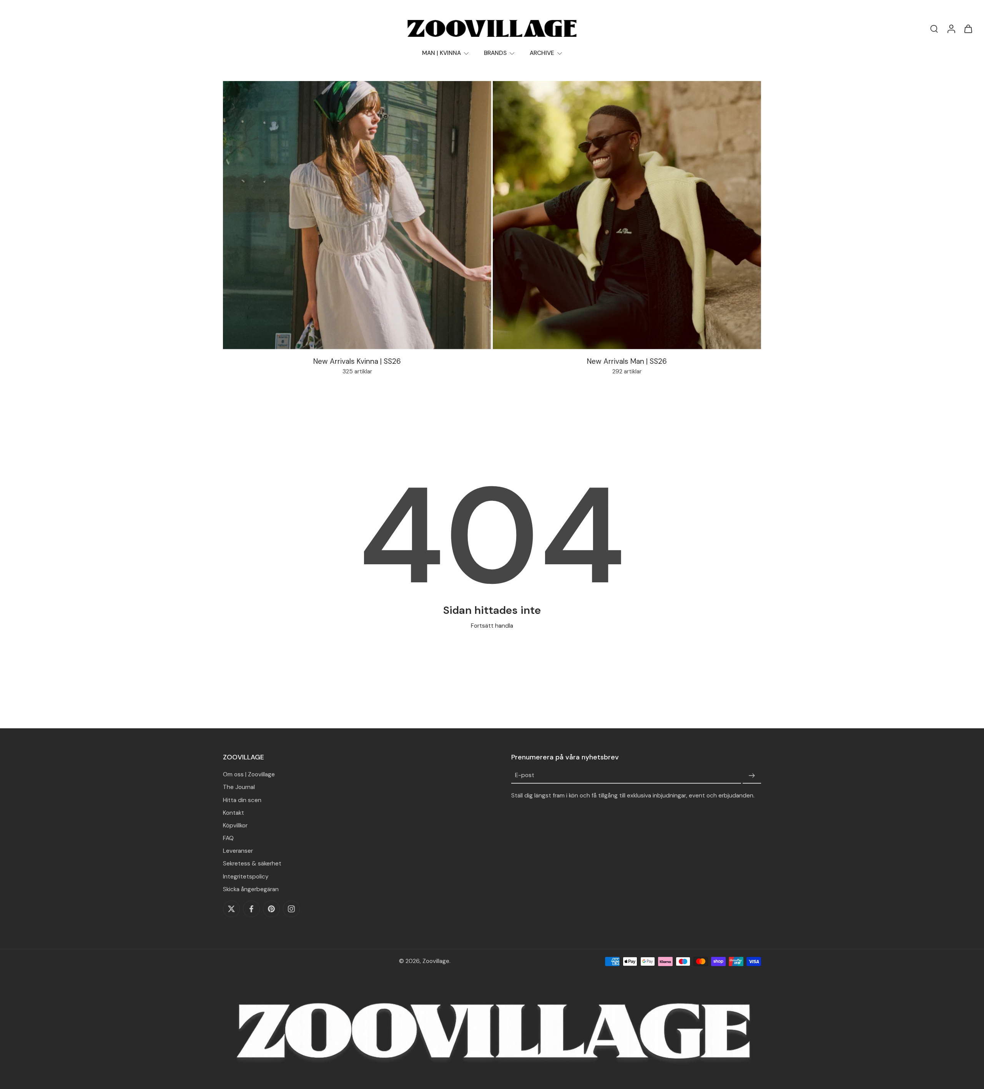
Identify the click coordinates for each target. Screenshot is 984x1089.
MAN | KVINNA (441, 53)
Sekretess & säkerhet (252, 863)
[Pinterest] (271, 908)
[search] (934, 28)
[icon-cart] (967, 28)
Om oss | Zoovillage (249, 774)
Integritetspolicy (246, 876)
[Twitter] (231, 908)
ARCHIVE (542, 53)
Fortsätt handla (492, 626)
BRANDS (495, 53)
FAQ (228, 838)
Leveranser (238, 851)
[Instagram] (291, 908)
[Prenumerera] (752, 775)
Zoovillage (435, 961)
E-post (524, 775)
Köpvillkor (235, 825)
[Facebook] (251, 908)
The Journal (239, 787)
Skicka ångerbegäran (251, 889)
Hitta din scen (242, 800)
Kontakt (233, 813)
